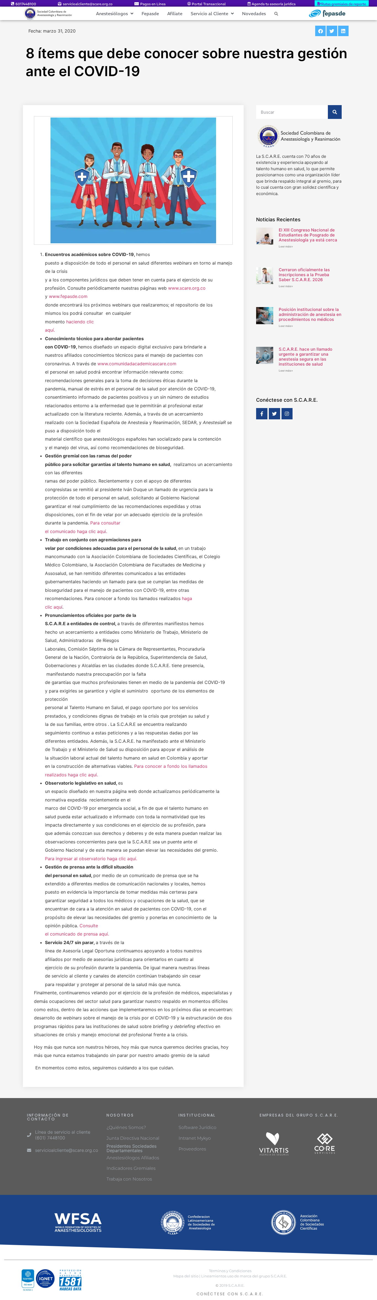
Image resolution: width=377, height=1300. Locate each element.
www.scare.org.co (187, 288)
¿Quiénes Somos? (126, 1127)
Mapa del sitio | (186, 1276)
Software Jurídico (197, 1127)
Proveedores (192, 1149)
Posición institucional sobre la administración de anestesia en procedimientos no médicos (310, 314)
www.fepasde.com (68, 296)
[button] (320, 31)
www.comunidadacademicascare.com (136, 363)
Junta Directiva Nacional (133, 1138)
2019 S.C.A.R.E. (232, 1285)
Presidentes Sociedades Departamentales (131, 1148)
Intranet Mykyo (195, 1138)
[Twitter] (274, 413)
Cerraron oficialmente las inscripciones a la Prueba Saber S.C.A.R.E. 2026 (304, 274)
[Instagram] (287, 413)
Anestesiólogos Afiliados (133, 1157)
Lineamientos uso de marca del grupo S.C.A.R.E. (244, 1276)
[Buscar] (335, 112)
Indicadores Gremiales (131, 1168)
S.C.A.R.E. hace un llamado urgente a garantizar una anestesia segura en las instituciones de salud (305, 357)
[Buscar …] (276, 13)
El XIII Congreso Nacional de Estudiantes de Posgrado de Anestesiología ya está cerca (308, 235)
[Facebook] (261, 413)
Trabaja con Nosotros (129, 1179)
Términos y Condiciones (230, 1271)
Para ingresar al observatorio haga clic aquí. (91, 858)
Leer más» (286, 246)
